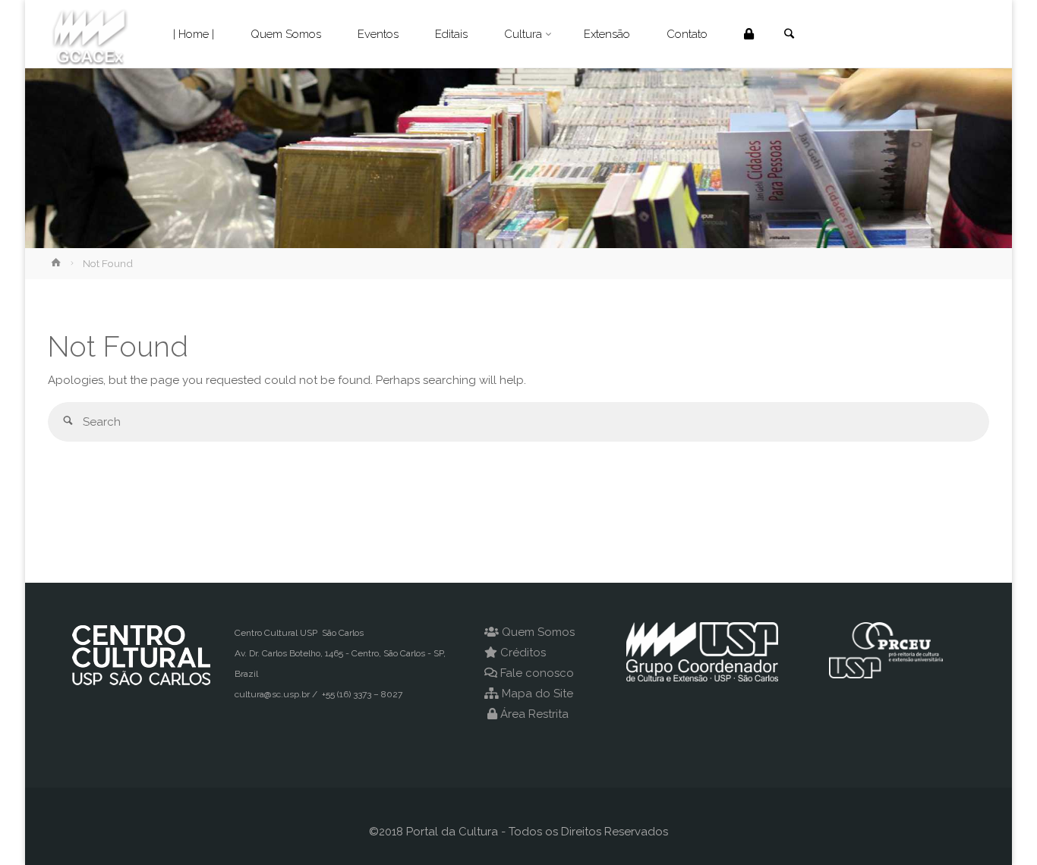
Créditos (523, 652)
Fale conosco (537, 673)
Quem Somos (538, 632)
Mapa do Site (537, 693)
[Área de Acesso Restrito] (749, 34)
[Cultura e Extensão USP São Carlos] (90, 34)
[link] (789, 35)
